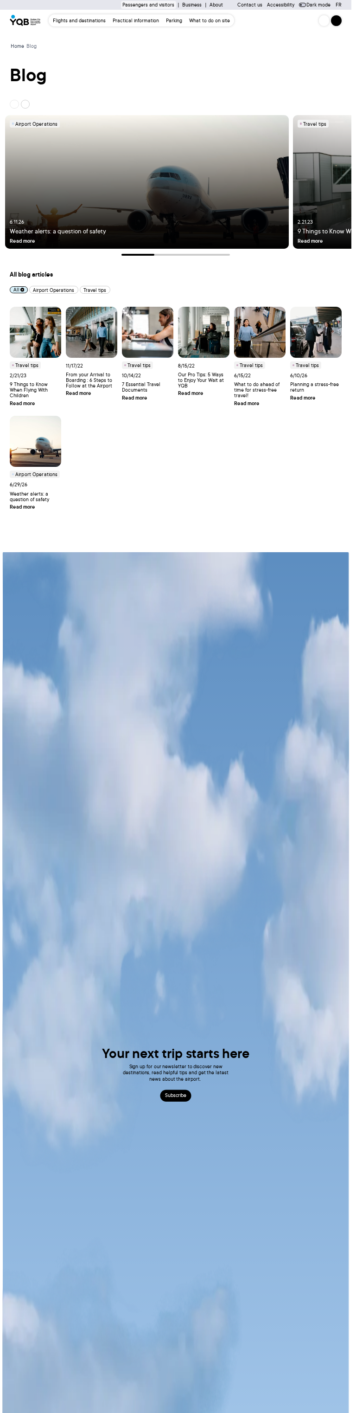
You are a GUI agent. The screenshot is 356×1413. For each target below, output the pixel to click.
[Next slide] (25, 104)
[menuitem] (79, 21)
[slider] (175, 254)
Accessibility (280, 4)
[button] (336, 20)
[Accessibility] (324, 20)
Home (17, 46)
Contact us (249, 4)
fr (339, 4)
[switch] (302, 4)
